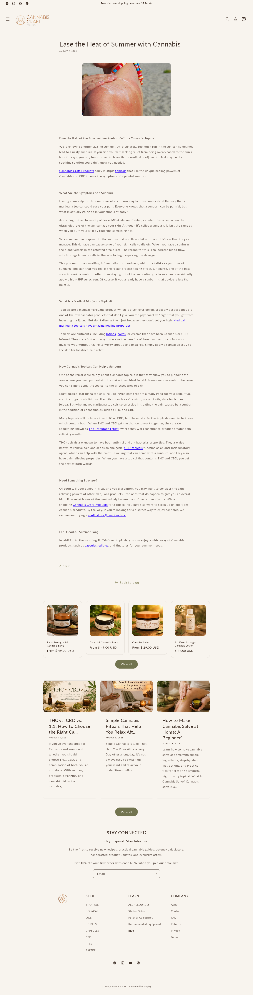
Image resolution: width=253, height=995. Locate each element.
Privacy (175, 930)
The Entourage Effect (104, 428)
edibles (103, 545)
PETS (89, 943)
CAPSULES (92, 930)
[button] (8, 19)
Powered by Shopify (141, 986)
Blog (131, 930)
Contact (176, 911)
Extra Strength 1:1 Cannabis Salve (58, 644)
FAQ (173, 917)
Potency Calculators (140, 917)
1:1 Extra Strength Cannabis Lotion (185, 644)
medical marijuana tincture (107, 515)
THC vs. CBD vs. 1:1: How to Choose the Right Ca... (69, 725)
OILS (89, 917)
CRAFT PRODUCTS (120, 986)
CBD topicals (133, 447)
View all (126, 664)
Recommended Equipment (144, 924)
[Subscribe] (156, 873)
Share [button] (66, 566)
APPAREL (91, 950)
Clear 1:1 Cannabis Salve (104, 642)
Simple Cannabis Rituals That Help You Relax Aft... (123, 725)
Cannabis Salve (140, 642)
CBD (88, 937)
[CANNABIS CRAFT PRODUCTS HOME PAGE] (126, 89)
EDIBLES (91, 924)
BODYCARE (93, 911)
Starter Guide (136, 911)
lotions (111, 333)
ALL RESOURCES (139, 904)
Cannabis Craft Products (76, 170)
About (175, 904)
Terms (174, 937)
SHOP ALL (92, 904)
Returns (176, 924)
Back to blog (129, 582)
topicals (120, 170)
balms (122, 333)
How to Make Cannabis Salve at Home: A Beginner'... (180, 728)
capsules (91, 545)
